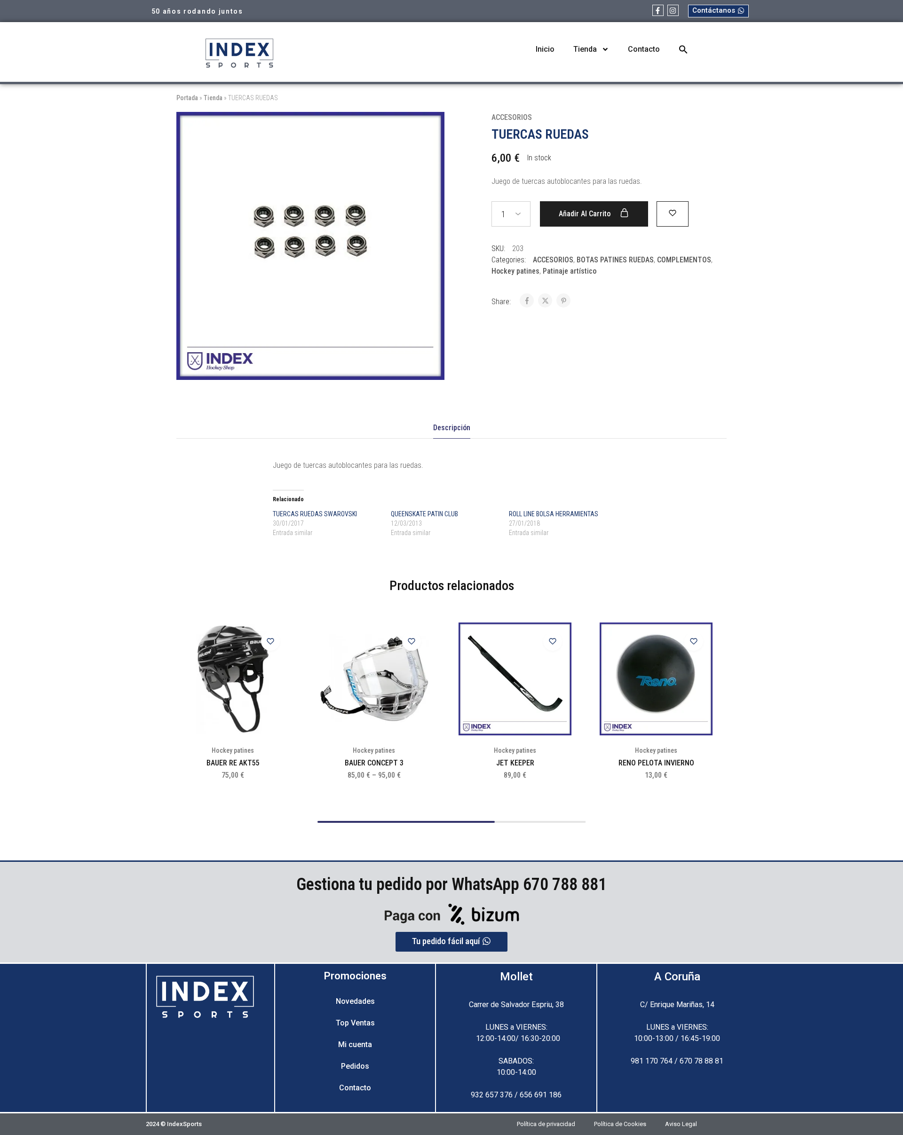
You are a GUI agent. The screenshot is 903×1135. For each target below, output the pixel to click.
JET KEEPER (515, 762)
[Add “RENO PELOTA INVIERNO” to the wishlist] (693, 641)
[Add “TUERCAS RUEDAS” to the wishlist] (672, 213)
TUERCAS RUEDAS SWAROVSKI (315, 514)
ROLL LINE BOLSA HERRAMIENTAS (553, 514)
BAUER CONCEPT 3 (374, 762)
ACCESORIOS (511, 117)
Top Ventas (355, 1022)
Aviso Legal (681, 1123)
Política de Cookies (620, 1123)
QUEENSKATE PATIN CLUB (424, 514)
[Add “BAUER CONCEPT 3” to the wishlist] (411, 641)
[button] (683, 49)
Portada (187, 98)
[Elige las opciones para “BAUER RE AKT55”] (275, 664)
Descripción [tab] (451, 427)
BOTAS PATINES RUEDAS (615, 259)
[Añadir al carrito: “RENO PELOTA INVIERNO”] (698, 664)
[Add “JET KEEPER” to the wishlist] (552, 641)
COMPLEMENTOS (684, 259)
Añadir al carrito (585, 213)
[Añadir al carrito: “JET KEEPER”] (557, 664)
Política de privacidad (546, 1123)
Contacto (644, 49)
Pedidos (355, 1066)
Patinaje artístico (569, 271)
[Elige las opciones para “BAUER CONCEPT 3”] (416, 664)
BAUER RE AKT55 (233, 762)
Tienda (585, 49)
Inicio (545, 49)
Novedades (355, 1001)
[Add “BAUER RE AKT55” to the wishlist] (270, 641)
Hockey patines (515, 271)
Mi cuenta (355, 1044)
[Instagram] (673, 10)
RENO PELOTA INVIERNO (656, 762)
